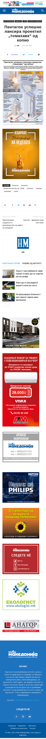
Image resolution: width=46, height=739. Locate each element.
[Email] (23, 205)
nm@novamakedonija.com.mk (27, 700)
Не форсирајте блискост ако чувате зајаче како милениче (28, 297)
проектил (24, 185)
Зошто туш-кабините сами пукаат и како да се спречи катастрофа (29, 274)
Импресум (12, 726)
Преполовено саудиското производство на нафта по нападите (12, 224)
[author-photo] (23, 249)
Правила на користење (19, 728)
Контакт (32, 728)
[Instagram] (23, 716)
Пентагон (15, 185)
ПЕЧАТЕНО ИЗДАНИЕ (34, 21)
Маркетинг (22, 726)
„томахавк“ (7, 191)
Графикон (18, 21)
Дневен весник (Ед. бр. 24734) (14, 188)
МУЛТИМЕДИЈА (8, 21)
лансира (39, 188)
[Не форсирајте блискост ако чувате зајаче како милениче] (8, 297)
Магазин (6, 277)
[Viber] (35, 205)
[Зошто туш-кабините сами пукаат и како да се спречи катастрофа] (8, 274)
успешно (30, 188)
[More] (38, 54)
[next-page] (7, 306)
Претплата (32, 726)
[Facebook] (12, 205)
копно (16, 191)
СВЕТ (24, 21)
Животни (6, 288)
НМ (18, 46)
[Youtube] (29, 716)
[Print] (29, 205)
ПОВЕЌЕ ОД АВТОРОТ (32, 263)
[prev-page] (4, 306)
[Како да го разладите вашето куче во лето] (8, 285)
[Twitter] (18, 205)
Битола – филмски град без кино (34, 221)
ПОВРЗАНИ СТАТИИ (11, 263)
